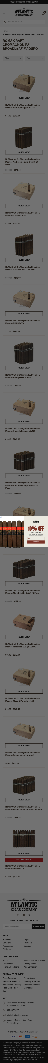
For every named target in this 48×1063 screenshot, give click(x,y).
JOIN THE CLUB (36, 542)
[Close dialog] (1, 517)
